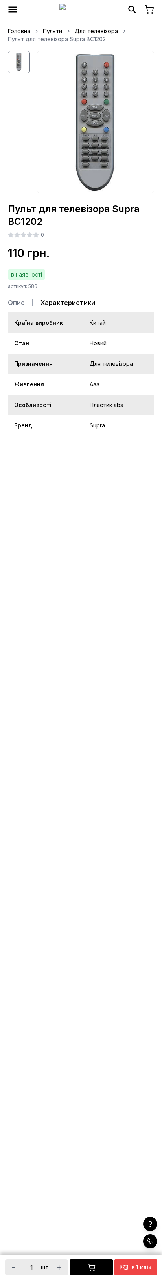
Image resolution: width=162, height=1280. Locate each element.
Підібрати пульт (95, 1205)
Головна (19, 31)
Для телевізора (96, 31)
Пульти (52, 31)
